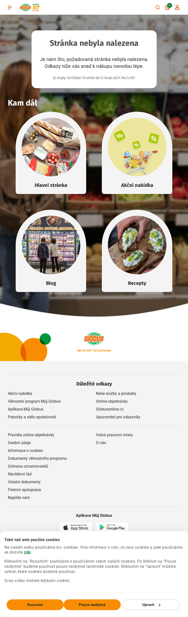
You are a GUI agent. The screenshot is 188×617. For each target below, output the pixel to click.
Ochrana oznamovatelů (28, 466)
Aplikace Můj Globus (25, 409)
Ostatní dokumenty (24, 482)
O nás (101, 442)
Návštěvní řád (20, 474)
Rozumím (35, 605)
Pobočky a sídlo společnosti (32, 417)
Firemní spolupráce (24, 489)
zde (27, 552)
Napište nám (19, 497)
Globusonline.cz (110, 409)
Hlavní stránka (51, 185)
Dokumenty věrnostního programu (37, 458)
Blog (51, 283)
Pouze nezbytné (92, 605)
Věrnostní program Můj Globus (34, 401)
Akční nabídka (137, 185)
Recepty (137, 283)
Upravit (148, 605)
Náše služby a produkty (116, 393)
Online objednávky (112, 401)
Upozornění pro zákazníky (118, 417)
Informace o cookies (25, 450)
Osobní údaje (19, 442)
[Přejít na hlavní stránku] (25, 7)
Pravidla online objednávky (31, 435)
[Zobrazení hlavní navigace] (10, 7)
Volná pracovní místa (114, 435)
